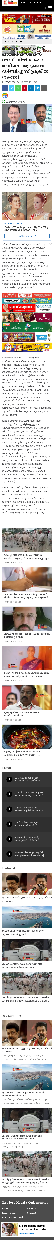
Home (7, 42)
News (22, 2)
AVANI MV (10, 82)
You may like (11, 1016)
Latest (6, 768)
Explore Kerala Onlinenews (25, 1203)
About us (31, 1209)
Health (19, 42)
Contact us (32, 1213)
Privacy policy (9, 1213)
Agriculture (35, 2)
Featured (8, 868)
